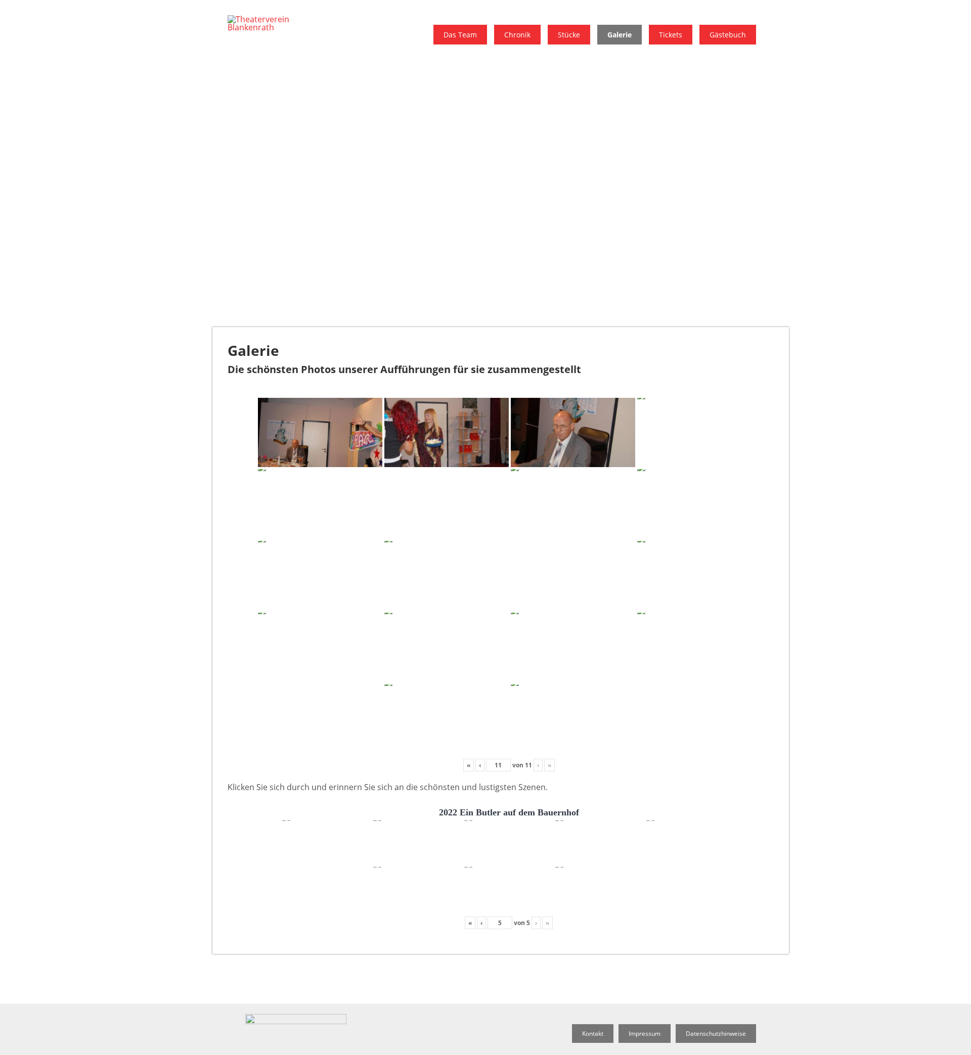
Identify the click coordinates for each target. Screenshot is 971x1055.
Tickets (670, 34)
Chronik (517, 34)
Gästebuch (728, 34)
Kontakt (592, 1033)
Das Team (460, 34)
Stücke (569, 34)
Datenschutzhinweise (716, 1033)
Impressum (644, 1033)
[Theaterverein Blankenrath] (273, 27)
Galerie (619, 34)
